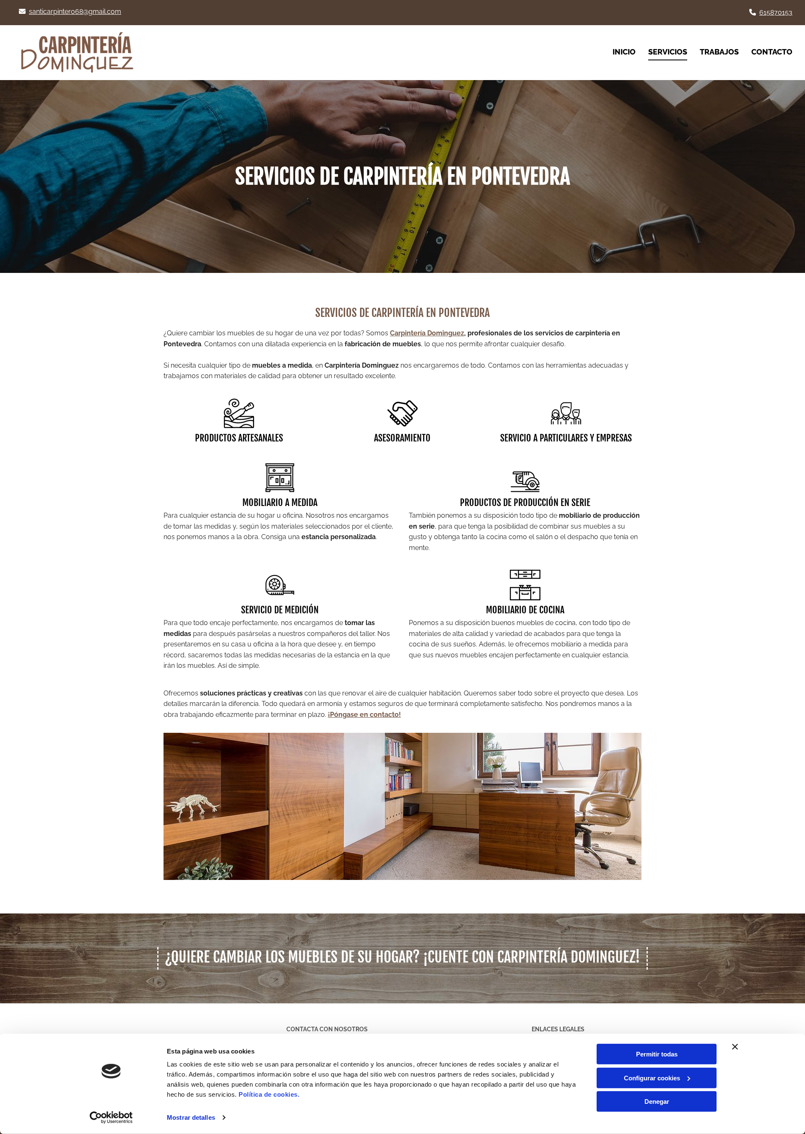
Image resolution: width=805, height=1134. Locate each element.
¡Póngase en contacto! (364, 715)
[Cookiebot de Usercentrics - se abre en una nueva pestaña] (111, 1117)
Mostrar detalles (191, 1117)
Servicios (667, 51)
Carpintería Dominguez (427, 333)
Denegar (656, 1101)
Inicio (624, 51)
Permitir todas (657, 1054)
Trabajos (719, 51)
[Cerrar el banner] (735, 1047)
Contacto (771, 51)
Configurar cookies (652, 1077)
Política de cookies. (269, 1094)
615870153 (775, 12)
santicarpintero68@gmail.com (75, 12)
